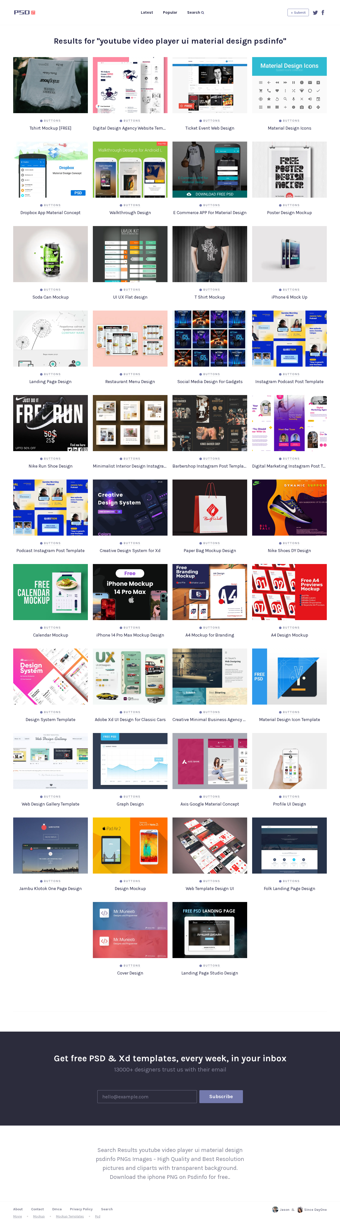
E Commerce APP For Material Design (210, 212)
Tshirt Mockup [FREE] (50, 128)
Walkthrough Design (130, 212)
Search (107, 1209)
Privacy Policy (81, 1209)
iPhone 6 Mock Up (289, 297)
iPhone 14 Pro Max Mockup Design (130, 635)
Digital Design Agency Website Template (130, 128)
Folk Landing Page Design (289, 888)
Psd (97, 1216)
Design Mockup (130, 888)
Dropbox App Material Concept (50, 212)
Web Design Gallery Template (50, 804)
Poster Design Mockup (289, 212)
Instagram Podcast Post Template (289, 381)
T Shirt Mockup (210, 297)
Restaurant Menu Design (130, 381)
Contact (37, 1209)
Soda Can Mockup (50, 297)
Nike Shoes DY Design (289, 550)
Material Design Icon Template (289, 719)
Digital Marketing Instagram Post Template (289, 466)
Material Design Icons (289, 128)
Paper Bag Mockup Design (210, 550)
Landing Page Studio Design (209, 973)
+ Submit (298, 12)
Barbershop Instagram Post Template (209, 466)
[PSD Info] (33, 12)
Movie (17, 1216)
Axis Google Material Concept (209, 804)
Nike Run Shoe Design (51, 466)
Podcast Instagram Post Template (50, 550)
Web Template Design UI (210, 888)
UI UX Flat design (130, 297)
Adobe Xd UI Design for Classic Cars (130, 719)
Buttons (52, 120)
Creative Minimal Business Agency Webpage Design (209, 719)
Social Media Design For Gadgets (210, 381)
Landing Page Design (50, 381)
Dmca (57, 1209)
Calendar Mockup (50, 635)
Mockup (39, 1216)
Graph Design (130, 804)
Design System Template (50, 719)
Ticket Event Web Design (209, 128)
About (18, 1209)
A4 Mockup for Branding (209, 635)
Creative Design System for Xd (130, 550)
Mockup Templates (70, 1216)
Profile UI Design (289, 804)
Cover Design (130, 973)
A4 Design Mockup (289, 635)
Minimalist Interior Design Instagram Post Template (130, 466)
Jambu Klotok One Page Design (50, 888)
